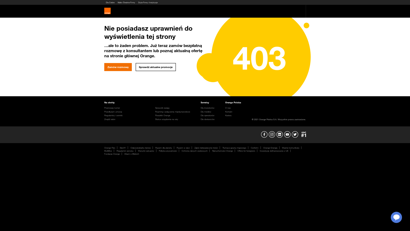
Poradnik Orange (162, 115)
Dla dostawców (208, 119)
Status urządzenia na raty (166, 119)
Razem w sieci (183, 147)
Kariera (228, 115)
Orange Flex (109, 147)
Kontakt (228, 111)
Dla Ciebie (110, 2)
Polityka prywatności (168, 151)
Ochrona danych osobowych (195, 151)
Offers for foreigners (246, 151)
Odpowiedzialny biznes (141, 147)
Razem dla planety (163, 147)
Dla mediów (206, 111)
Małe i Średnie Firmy (126, 2)
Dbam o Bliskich (131, 154)
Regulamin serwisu (125, 151)
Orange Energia (270, 147)
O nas (228, 108)
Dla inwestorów (207, 108)
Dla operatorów (207, 115)
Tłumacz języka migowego (234, 147)
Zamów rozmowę (118, 67)
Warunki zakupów (146, 151)
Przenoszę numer (112, 108)
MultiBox (108, 151)
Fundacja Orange (112, 154)
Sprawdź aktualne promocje (156, 67)
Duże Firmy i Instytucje (148, 2)
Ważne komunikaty (290, 147)
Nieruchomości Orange (222, 151)
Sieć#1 (123, 147)
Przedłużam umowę (113, 111)
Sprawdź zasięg (162, 108)
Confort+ (255, 147)
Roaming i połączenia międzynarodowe (172, 111)
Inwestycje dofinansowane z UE (274, 151)
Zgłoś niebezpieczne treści (206, 147)
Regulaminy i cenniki (113, 115)
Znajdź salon (109, 119)
